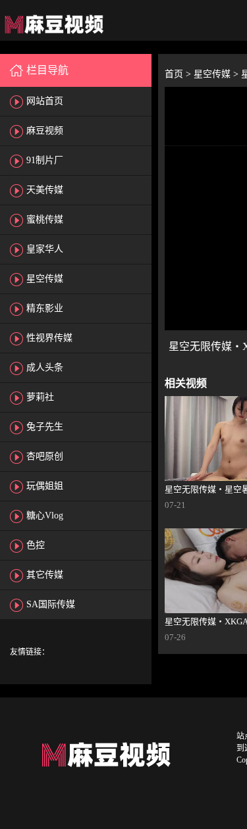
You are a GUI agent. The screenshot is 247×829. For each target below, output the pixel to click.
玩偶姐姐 (44, 486)
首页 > (179, 74)
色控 (35, 545)
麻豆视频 (44, 131)
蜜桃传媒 (44, 219)
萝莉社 (40, 397)
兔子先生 (44, 427)
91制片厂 (44, 160)
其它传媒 (44, 575)
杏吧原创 (44, 456)
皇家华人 (44, 249)
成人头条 (44, 367)
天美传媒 (44, 190)
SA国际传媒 (50, 604)
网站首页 (44, 101)
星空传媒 (44, 279)
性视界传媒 (49, 338)
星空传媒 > (217, 74)
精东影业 (44, 308)
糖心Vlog (44, 515)
